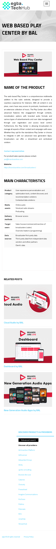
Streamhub (22, 523)
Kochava (21, 499)
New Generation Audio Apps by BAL (22, 410)
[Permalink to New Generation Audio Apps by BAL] (28, 389)
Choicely (21, 484)
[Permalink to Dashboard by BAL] (28, 345)
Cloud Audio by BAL (14, 322)
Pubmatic (22, 509)
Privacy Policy (28, 537)
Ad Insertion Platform (26, 450)
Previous (44, 277)
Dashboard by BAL (13, 366)
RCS (20, 514)
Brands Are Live (24, 474)
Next (50, 277)
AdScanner (22, 455)
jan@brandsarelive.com (13, 159)
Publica (21, 504)
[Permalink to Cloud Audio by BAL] (28, 301)
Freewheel (22, 489)
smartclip (22, 518)
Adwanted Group (25, 460)
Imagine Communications (28, 494)
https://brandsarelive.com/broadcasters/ (20, 167)
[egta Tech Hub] (16, 5)
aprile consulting (24, 469)
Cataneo (21, 479)
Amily (20, 464)
